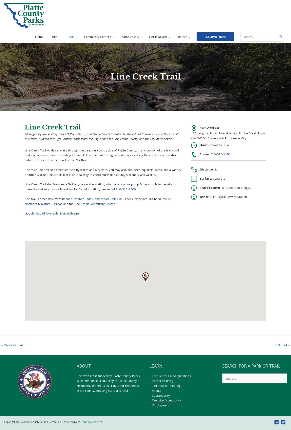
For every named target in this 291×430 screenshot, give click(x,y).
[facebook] (277, 422)
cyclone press (95, 422)
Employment (160, 405)
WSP (80, 422)
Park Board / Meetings (166, 386)
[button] (145, 276)
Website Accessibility (166, 400)
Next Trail (282, 345)
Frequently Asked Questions (171, 376)
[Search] (281, 36)
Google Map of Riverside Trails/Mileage (52, 213)
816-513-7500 (126, 189)
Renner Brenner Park (76, 199)
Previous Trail (11, 345)
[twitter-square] (284, 422)
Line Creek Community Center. (94, 204)
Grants (156, 391)
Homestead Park (104, 199)
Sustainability (160, 395)
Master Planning (162, 381)
